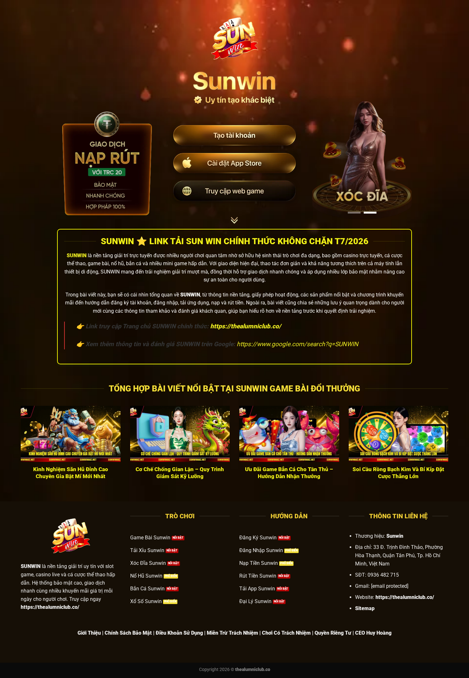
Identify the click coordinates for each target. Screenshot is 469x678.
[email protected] (389, 586)
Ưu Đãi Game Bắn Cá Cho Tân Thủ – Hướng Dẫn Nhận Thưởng (289, 472)
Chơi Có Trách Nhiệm (286, 633)
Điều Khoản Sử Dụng (179, 633)
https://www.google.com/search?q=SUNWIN (297, 344)
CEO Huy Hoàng (373, 633)
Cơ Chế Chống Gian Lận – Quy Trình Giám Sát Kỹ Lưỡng (180, 472)
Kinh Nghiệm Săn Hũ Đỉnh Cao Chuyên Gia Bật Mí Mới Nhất (70, 472)
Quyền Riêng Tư (333, 633)
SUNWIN (76, 255)
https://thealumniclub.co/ (405, 597)
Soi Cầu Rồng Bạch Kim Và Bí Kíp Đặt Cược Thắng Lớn (398, 472)
